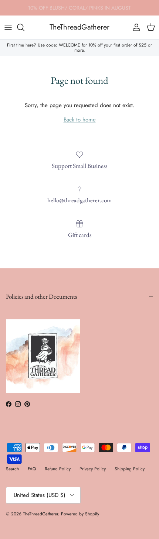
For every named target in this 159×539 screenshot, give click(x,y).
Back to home (80, 120)
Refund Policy (58, 469)
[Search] (24, 27)
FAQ (32, 469)
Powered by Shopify (80, 514)
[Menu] (8, 27)
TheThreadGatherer (40, 514)
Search (12, 469)
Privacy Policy (93, 469)
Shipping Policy (130, 469)
